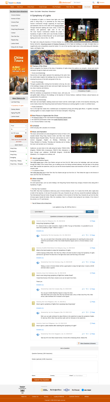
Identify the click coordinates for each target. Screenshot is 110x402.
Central (13, 33)
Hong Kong (45, 11)
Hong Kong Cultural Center (63, 117)
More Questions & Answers (88, 343)
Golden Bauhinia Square (60, 119)
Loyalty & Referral (59, 396)
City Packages (56, 7)
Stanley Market (15, 109)
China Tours (30, 7)
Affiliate (86, 396)
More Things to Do (18, 98)
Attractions (52, 11)
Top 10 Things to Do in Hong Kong (41, 203)
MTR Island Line (38, 162)
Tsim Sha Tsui (15, 36)
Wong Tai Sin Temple (17, 47)
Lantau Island (15, 43)
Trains (79, 7)
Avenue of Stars (15, 18)
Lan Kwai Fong (15, 102)
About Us (23, 396)
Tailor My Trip (70, 7)
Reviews (96, 7)
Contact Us (35, 396)
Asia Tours (20, 7)
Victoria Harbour (15, 15)
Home (12, 7)
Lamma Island (15, 116)
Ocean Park (14, 25)
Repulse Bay (14, 40)
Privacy (46, 396)
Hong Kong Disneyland (17, 29)
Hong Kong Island (46, 44)
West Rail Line (39, 172)
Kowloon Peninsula (59, 44)
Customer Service (74, 396)
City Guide (87, 7)
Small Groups (43, 7)
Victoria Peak (15, 22)
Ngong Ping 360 (15, 113)
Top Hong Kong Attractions (19, 11)
